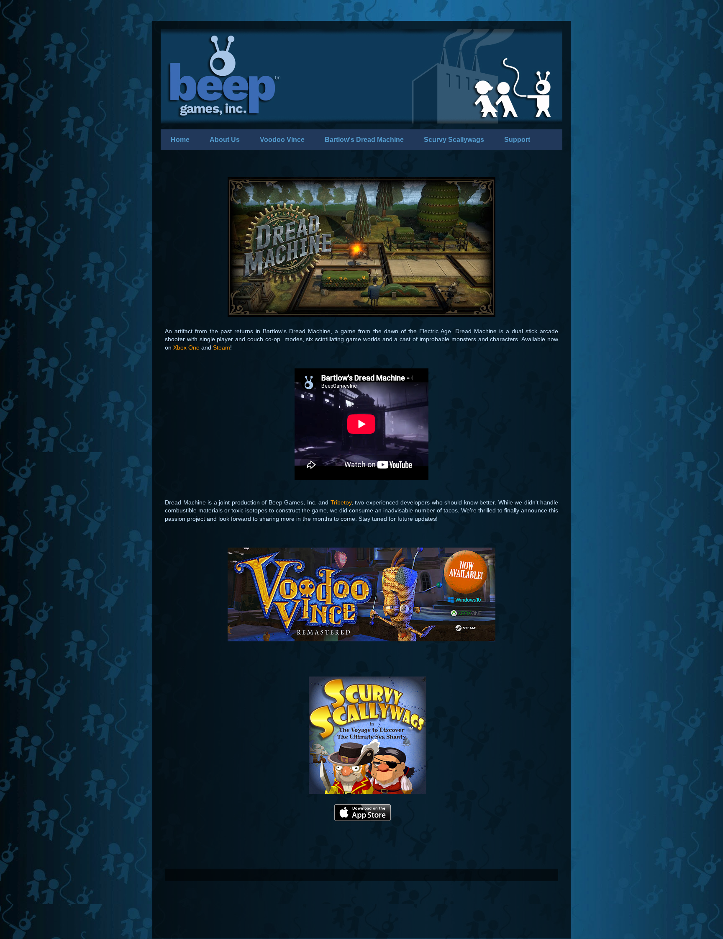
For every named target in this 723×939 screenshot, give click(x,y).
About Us (225, 139)
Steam (221, 347)
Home (180, 139)
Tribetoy (341, 502)
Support (517, 139)
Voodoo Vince (282, 139)
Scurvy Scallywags (454, 139)
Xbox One (186, 347)
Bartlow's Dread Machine (364, 139)
